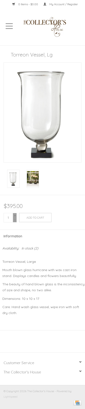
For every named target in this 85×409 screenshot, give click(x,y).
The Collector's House (22, 372)
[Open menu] (9, 26)
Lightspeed (10, 396)
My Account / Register (63, 4)
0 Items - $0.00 (28, 4)
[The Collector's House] (51, 26)
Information (13, 236)
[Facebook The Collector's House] (40, 343)
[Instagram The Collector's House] (45, 343)
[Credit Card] (76, 402)
